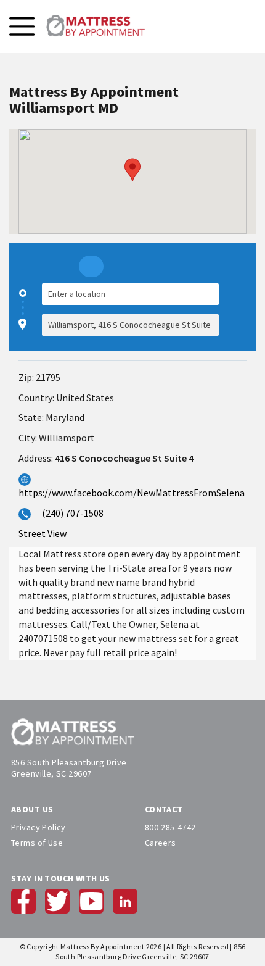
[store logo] (95, 26)
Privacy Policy (38, 827)
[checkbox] (240, 309)
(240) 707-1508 (73, 513)
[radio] (91, 266)
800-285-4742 (170, 827)
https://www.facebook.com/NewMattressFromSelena (131, 492)
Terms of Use (37, 842)
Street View (42, 533)
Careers (160, 842)
